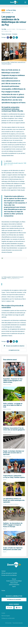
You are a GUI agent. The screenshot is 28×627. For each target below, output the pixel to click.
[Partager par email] (14, 37)
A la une (14, 579)
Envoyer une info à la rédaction (9, 575)
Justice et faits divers (14, 584)
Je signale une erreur (14, 350)
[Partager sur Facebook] (8, 37)
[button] (25, 2)
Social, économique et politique (14, 581)
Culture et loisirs (6, 12)
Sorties (3, 590)
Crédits (3, 613)
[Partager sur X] (11, 37)
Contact (3, 571)
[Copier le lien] (17, 37)
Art (12, 12)
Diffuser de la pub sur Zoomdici (9, 573)
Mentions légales (6, 615)
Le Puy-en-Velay (11, 10)
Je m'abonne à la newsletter (14, 599)
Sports (14, 586)
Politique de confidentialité (8, 618)
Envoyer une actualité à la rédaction (15, 346)
